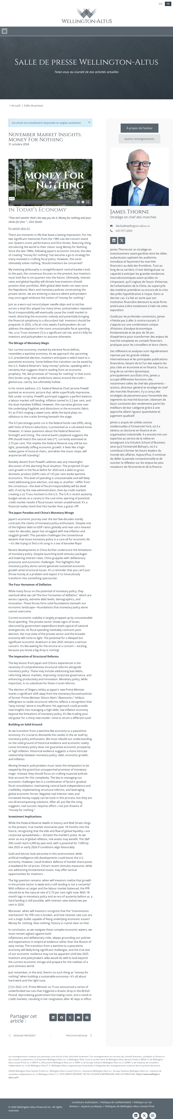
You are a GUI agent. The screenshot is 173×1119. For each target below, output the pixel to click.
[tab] (139, 128)
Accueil (15, 105)
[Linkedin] (113, 240)
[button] (4, 31)
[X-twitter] (121, 240)
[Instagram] (152, 1115)
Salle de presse (33, 105)
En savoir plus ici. (19, 228)
